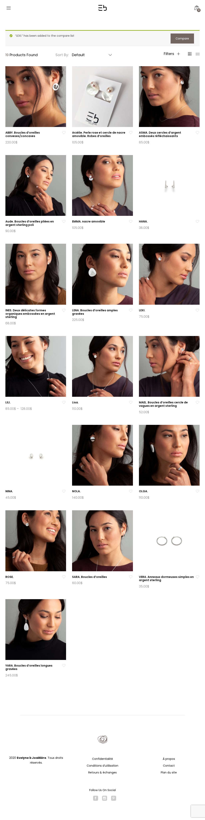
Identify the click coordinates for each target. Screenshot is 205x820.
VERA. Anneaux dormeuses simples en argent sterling (166, 578)
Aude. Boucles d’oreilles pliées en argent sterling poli (29, 223)
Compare (182, 39)
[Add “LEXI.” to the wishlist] (197, 310)
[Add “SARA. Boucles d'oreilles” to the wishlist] (130, 577)
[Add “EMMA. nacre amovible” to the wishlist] (130, 221)
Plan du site (169, 772)
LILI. (8, 402)
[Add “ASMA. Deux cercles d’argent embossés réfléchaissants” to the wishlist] (197, 132)
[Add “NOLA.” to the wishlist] (130, 491)
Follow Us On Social (102, 790)
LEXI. (142, 310)
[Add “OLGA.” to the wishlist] (197, 491)
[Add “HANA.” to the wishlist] (197, 221)
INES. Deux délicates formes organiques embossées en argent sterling (30, 313)
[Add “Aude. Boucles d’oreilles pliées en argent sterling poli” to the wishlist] (63, 221)
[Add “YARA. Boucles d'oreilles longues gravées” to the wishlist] (63, 665)
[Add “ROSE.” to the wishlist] (63, 577)
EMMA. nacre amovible (88, 221)
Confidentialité (102, 759)
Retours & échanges (102, 772)
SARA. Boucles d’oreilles (89, 577)
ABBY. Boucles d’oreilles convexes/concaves (22, 134)
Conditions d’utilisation (102, 766)
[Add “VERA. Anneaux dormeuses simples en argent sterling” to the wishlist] (197, 577)
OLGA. (143, 491)
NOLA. (76, 491)
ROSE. (9, 577)
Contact (169, 766)
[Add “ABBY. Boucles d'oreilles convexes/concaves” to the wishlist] (63, 132)
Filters (169, 54)
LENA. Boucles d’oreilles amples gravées (95, 312)
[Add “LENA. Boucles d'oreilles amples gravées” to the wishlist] (130, 310)
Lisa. (75, 402)
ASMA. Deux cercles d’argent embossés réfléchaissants (160, 134)
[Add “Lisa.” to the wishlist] (130, 402)
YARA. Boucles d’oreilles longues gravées (28, 667)
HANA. (143, 221)
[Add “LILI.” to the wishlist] (63, 402)
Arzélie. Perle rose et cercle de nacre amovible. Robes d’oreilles (98, 134)
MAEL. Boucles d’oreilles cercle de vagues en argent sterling (163, 404)
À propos (169, 759)
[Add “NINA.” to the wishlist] (63, 491)
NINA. (9, 491)
